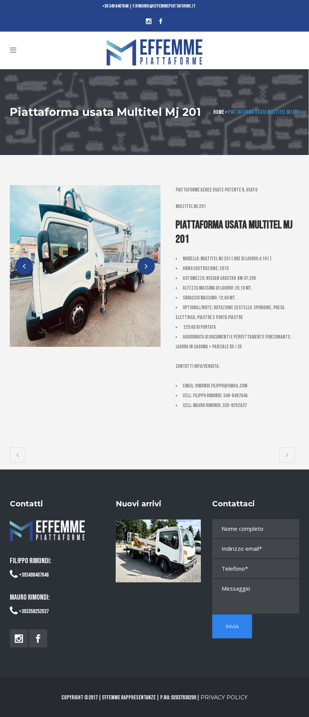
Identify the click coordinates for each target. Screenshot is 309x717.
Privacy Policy (224, 697)
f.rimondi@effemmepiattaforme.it (164, 6)
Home (218, 112)
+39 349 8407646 (115, 6)
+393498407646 (34, 575)
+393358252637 (34, 611)
